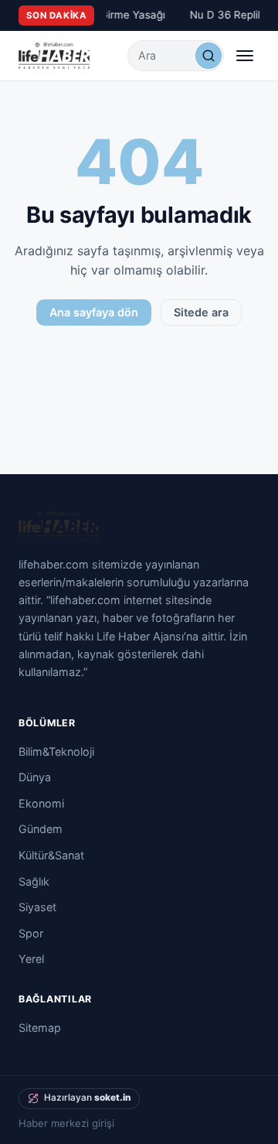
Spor (31, 933)
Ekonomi (41, 803)
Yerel (31, 958)
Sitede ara (201, 312)
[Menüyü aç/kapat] (244, 55)
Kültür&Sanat (51, 855)
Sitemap (40, 1027)
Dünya (35, 777)
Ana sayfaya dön (93, 312)
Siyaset (37, 906)
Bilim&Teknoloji (56, 751)
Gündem (41, 828)
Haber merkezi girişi (66, 1123)
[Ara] (208, 56)
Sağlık (34, 881)
